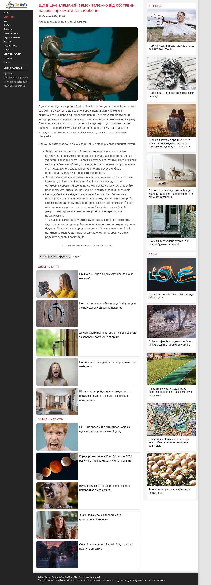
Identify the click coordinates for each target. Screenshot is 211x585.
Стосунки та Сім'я (12, 54)
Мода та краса (11, 33)
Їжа (5, 21)
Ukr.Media (45, 136)
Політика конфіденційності (18, 81)
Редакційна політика (14, 86)
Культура (8, 29)
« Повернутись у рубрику (55, 256)
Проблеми (69, 245)
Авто (6, 13)
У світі (7, 62)
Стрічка (77, 256)
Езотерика (9, 17)
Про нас (8, 73)
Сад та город (10, 45)
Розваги (7, 41)
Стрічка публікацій (13, 68)
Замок (109, 245)
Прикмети (83, 245)
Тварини (8, 58)
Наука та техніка (12, 37)
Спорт (7, 50)
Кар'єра (7, 25)
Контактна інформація (16, 77)
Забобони (97, 245)
